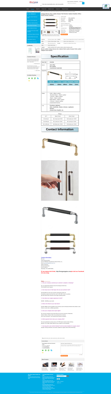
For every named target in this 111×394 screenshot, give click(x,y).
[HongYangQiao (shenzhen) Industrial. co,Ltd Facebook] (59, 379)
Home (28, 11)
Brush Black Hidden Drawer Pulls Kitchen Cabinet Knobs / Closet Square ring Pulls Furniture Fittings (48, 385)
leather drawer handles (61, 338)
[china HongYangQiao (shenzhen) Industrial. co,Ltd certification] (30, 50)
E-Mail (58, 381)
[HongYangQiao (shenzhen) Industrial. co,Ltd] (33, 2)
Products (31, 11)
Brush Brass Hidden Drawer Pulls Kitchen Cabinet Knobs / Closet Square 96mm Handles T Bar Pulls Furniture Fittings (48, 378)
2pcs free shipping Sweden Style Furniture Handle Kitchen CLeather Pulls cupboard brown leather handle (54, 369)
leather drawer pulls (47, 338)
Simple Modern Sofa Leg (31, 39)
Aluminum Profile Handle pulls (32, 20)
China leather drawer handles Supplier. (41, 392)
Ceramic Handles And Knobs (32, 28)
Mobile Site (59, 382)
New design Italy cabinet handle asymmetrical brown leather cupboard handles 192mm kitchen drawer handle (71, 369)
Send (68, 376)
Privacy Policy (32, 392)
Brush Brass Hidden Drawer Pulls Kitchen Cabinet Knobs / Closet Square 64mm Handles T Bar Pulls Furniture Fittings (48, 382)
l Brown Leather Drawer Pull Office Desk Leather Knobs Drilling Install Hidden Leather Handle (62, 369)
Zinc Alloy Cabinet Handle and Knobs (32, 17)
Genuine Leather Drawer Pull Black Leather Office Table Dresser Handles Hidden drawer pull (45, 369)
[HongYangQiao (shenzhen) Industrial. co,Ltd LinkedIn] (57, 379)
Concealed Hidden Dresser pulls (32, 36)
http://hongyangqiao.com (63, 271)
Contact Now (65, 34)
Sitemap (61, 381)
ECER (81, 392)
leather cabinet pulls (54, 338)
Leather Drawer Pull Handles (38, 11)
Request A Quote (65, 8)
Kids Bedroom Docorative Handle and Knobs (32, 31)
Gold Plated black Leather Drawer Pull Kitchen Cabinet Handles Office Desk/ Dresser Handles (79, 369)
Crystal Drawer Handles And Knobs (33, 34)
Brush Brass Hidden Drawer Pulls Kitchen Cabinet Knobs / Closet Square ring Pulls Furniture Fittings (48, 388)
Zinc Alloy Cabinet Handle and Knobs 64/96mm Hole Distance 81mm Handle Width (34, 377)
